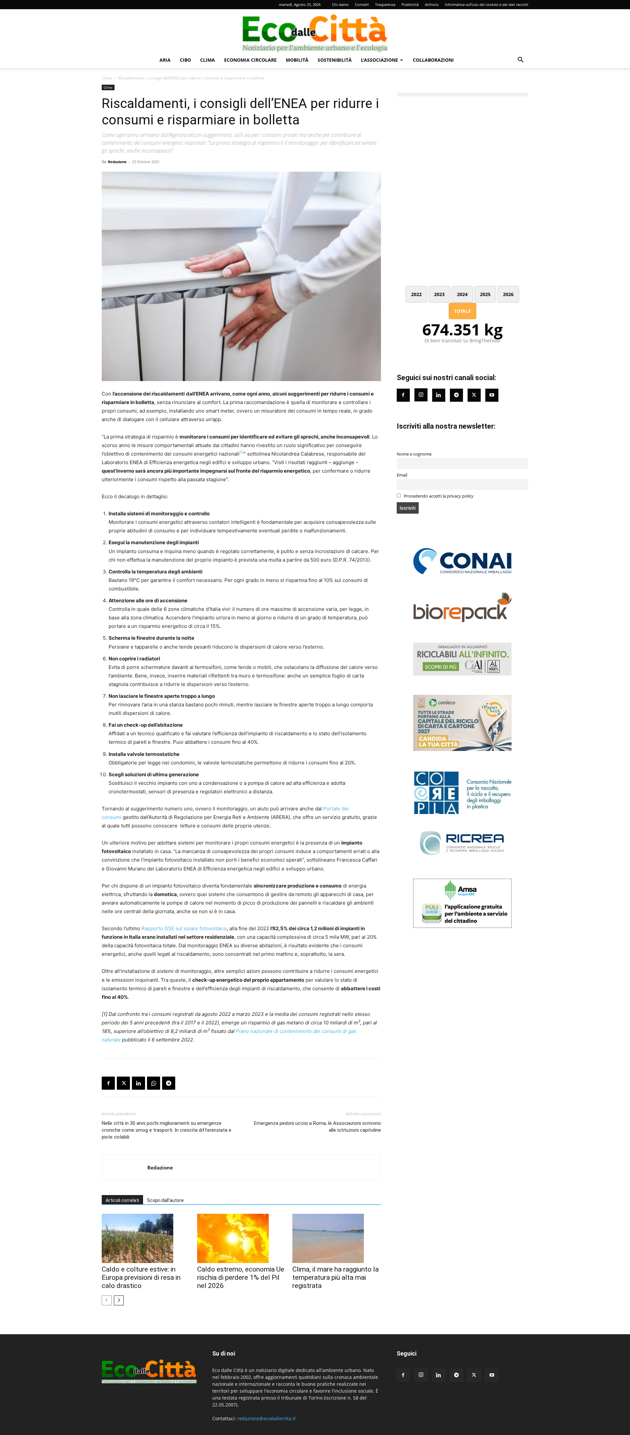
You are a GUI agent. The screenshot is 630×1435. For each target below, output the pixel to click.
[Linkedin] (138, 1083)
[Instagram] (421, 394)
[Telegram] (168, 1083)
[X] (123, 1083)
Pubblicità (410, 4)
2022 (416, 294)
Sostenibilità (335, 60)
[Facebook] (108, 1083)
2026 (508, 294)
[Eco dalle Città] (315, 31)
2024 (462, 294)
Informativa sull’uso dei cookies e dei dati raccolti (486, 4)
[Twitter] (474, 395)
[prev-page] (107, 1300)
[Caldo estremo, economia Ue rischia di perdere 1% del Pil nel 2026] (241, 1238)
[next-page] (119, 1300)
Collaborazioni (433, 60)
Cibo (185, 60)
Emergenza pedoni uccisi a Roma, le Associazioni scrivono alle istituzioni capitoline (317, 1126)
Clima (207, 60)
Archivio (432, 4)
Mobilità (297, 60)
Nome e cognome (414, 454)
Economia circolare (250, 60)
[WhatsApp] (153, 1083)
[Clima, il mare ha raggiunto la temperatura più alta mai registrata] (336, 1238)
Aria (165, 60)
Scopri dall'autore (165, 1200)
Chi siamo (340, 4)
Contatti (362, 4)
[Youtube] (491, 395)
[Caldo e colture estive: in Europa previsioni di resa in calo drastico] (146, 1238)
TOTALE (462, 311)
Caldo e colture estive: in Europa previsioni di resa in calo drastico (141, 1277)
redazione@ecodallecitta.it (266, 1418)
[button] (520, 60)
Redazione (117, 161)
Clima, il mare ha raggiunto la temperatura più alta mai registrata (335, 1277)
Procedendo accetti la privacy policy (438, 496)
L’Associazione (379, 60)
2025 (485, 294)
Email (402, 475)
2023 (439, 294)
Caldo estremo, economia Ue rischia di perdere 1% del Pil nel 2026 (240, 1277)
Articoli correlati (122, 1200)
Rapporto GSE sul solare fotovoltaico (184, 928)
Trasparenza (385, 4)
